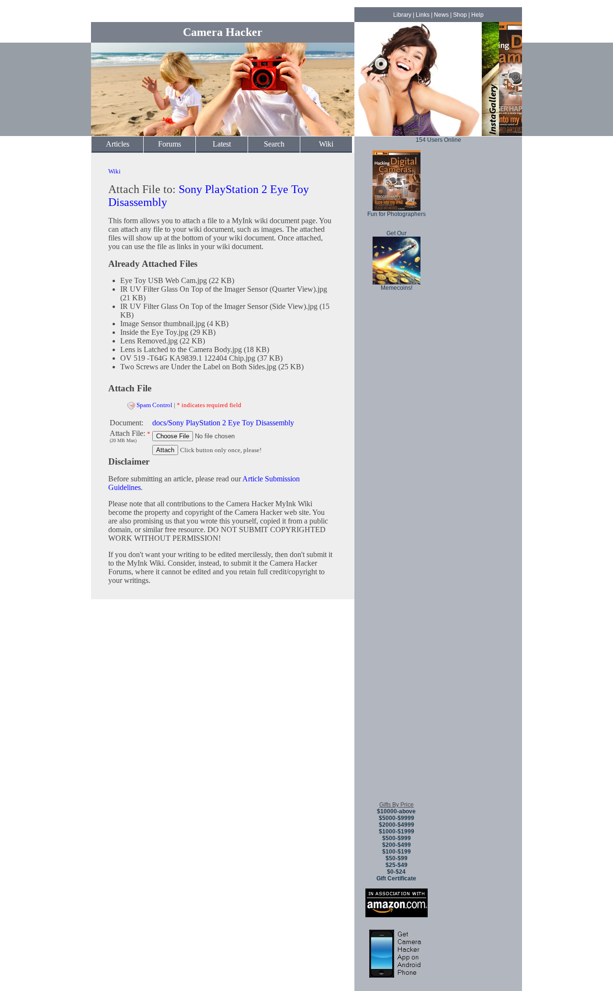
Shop (460, 14)
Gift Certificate (396, 878)
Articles (117, 144)
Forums (169, 144)
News (441, 14)
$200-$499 (396, 845)
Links (423, 14)
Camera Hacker (222, 32)
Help (477, 14)
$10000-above (396, 811)
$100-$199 (396, 851)
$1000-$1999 (396, 831)
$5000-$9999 (396, 818)
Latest (222, 144)
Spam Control (154, 405)
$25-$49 (397, 865)
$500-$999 (396, 838)
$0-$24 (396, 871)
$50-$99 (397, 858)
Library (402, 14)
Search (274, 144)
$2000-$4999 (396, 824)
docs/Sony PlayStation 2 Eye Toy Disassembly (223, 423)
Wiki (326, 144)
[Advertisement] (396, 651)
